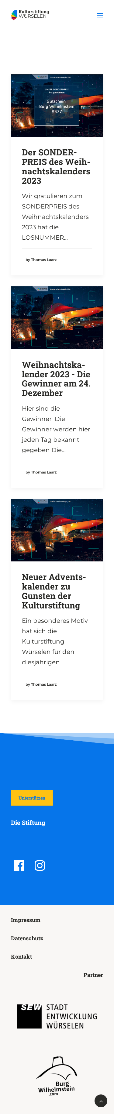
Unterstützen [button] (32, 798)
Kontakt (21, 956)
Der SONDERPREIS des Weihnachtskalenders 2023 (56, 166)
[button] (100, 15)
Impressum (25, 919)
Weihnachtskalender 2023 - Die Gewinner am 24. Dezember (56, 378)
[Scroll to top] (101, 1100)
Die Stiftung (28, 822)
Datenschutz (27, 938)
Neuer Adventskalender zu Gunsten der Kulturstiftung (54, 591)
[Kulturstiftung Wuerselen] (31, 15)
